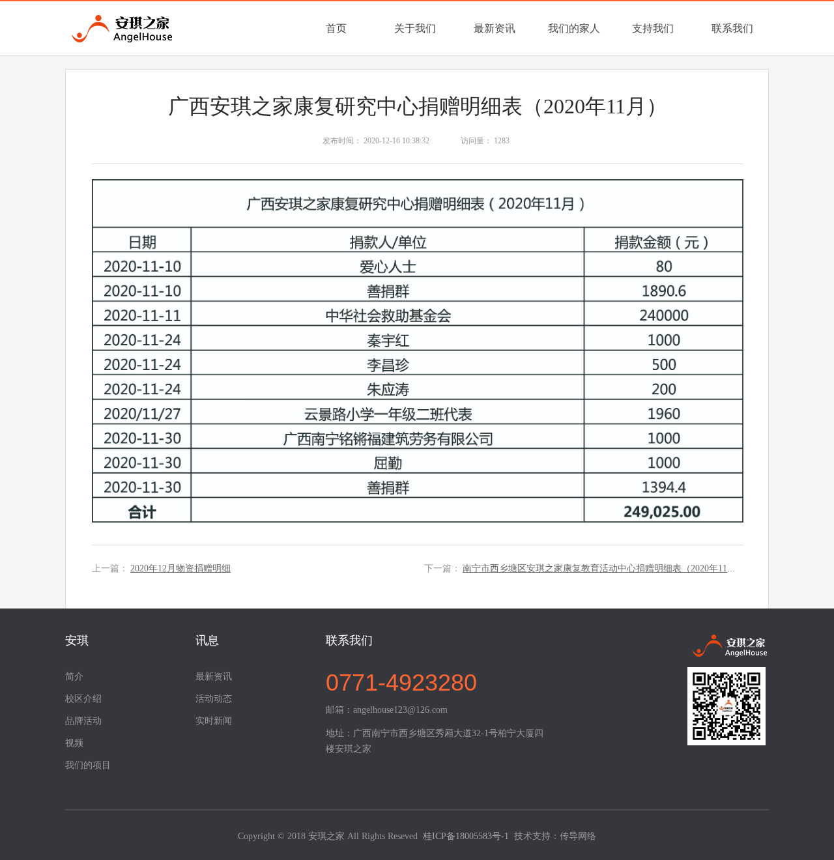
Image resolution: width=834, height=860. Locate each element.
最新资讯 (494, 28)
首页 (336, 28)
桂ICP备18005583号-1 (466, 836)
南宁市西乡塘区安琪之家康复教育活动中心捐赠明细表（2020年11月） (604, 568)
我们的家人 (574, 28)
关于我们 (415, 28)
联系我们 (732, 28)
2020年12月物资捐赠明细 (180, 568)
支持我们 (653, 28)
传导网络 (578, 836)
